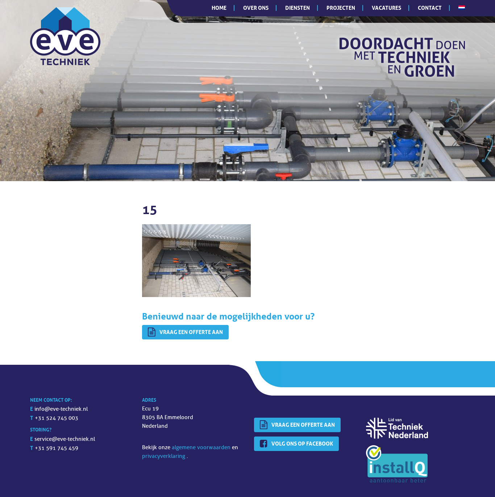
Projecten (340, 7)
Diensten (297, 7)
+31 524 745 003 (56, 418)
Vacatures (386, 7)
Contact (430, 7)
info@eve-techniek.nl (61, 409)
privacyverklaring (164, 456)
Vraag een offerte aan (191, 332)
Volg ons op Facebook (302, 443)
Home (219, 7)
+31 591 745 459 (56, 448)
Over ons (256, 7)
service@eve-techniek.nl (64, 439)
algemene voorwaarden (202, 447)
